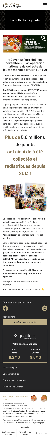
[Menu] (45, 4)
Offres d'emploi (10, 367)
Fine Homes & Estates (13, 386)
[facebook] (5, 308)
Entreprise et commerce (14, 380)
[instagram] (44, 308)
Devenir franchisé (11, 373)
